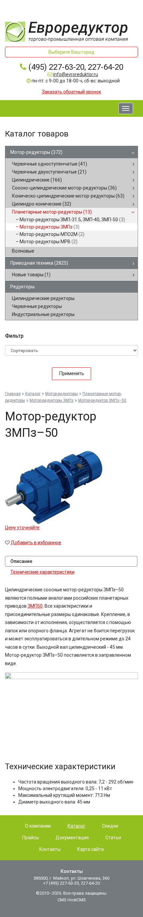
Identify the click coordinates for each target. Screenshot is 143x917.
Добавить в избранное (36, 542)
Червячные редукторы (37, 306)
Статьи (113, 837)
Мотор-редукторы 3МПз (49, 227)
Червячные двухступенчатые (49, 172)
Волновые (23, 251)
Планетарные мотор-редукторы (52, 212)
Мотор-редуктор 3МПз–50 (102, 400)
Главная (13, 393)
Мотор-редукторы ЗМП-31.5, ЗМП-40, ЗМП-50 (72, 219)
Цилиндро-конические (41, 204)
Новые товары (31, 274)
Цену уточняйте (22, 527)
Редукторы (22, 286)
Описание (21, 561)
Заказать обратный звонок (71, 91)
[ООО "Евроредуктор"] (66, 31)
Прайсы (30, 837)
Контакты (50, 849)
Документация (72, 837)
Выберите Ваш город (71, 52)
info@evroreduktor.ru (75, 74)
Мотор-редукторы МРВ (48, 241)
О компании (38, 826)
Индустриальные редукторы (43, 314)
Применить (71, 373)
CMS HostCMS (72, 899)
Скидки (110, 826)
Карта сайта (90, 849)
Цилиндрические (37, 180)
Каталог (33, 393)
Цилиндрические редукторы (43, 298)
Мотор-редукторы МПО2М (52, 234)
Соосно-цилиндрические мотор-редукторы (64, 188)
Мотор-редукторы (36, 152)
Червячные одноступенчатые (49, 164)
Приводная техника (39, 263)
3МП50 (35, 606)
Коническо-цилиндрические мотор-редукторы (68, 196)
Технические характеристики (42, 572)
